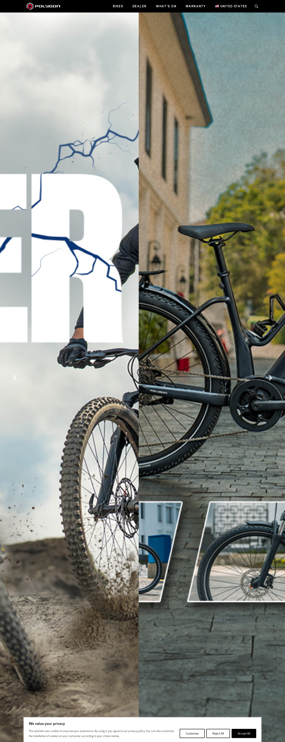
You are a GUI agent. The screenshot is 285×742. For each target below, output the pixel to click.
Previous (14, 378)
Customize (192, 733)
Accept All (244, 733)
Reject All (218, 733)
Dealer (139, 6)
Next (270, 378)
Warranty (195, 6)
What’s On (166, 6)
